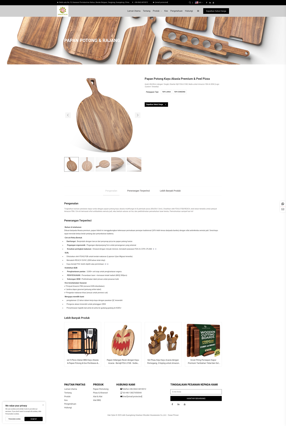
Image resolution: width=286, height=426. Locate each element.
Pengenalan (111, 190)
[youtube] (213, 2)
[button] (68, 115)
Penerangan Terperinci (138, 190)
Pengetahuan (176, 11)
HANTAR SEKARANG (196, 398)
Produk (156, 11)
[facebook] (207, 2)
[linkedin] (210, 2)
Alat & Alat (97, 396)
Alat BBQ (97, 400)
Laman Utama (133, 11)
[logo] (70, 11)
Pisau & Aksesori (100, 392)
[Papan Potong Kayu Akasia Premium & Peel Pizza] (102, 115)
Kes (166, 11)
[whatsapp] (282, 204)
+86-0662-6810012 (141, 2)
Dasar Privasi (173, 415)
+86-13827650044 (133, 392)
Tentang (146, 11)
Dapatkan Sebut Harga (216, 11)
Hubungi (189, 11)
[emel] (282, 209)
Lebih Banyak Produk (170, 190)
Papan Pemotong (100, 389)
